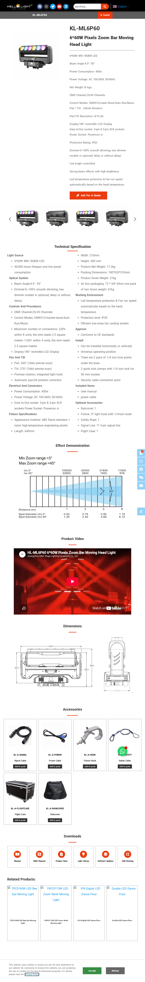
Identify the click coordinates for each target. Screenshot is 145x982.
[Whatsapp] (141, 461)
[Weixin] (141, 477)
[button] (105, 15)
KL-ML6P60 (40, 15)
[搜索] (105, 7)
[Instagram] (46, 6)
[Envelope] (141, 485)
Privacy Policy (32, 974)
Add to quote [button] (20, 766)
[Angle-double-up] (141, 511)
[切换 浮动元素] (122, 751)
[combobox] (87, 7)
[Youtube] (59, 6)
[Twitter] (53, 6)
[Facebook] (40, 6)
